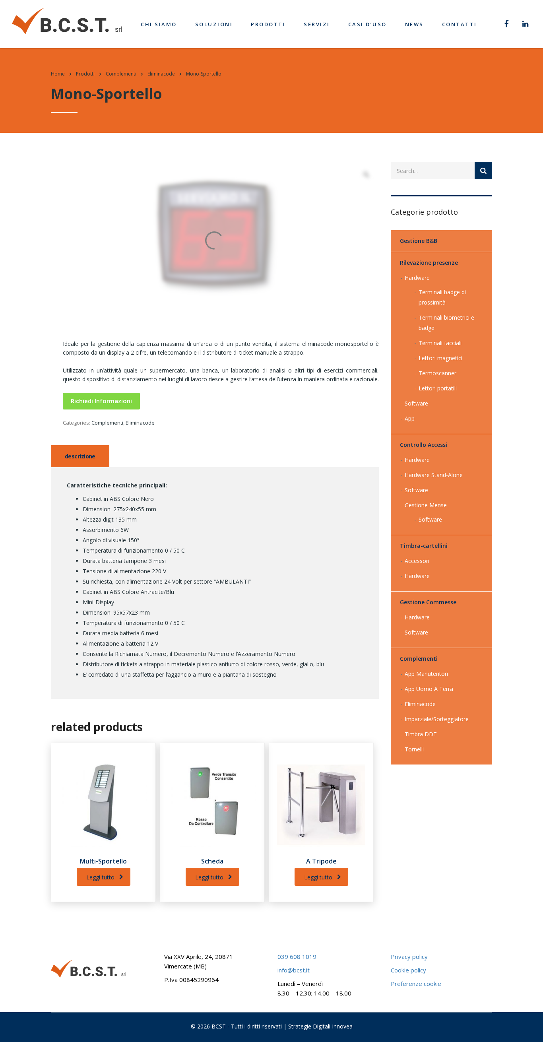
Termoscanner (437, 373)
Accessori (417, 561)
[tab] (80, 456)
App (410, 418)
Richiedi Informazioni (101, 401)
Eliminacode (140, 422)
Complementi (107, 422)
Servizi (317, 24)
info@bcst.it (293, 970)
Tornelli (414, 749)
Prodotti (268, 24)
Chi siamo (159, 24)
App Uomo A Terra (429, 689)
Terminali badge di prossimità (442, 297)
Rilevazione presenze (429, 262)
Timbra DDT (421, 734)
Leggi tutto (100, 877)
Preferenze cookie (416, 984)
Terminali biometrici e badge (446, 323)
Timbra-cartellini (424, 545)
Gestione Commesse (428, 602)
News (414, 24)
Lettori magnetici (440, 358)
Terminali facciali (440, 343)
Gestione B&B (418, 240)
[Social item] (506, 24)
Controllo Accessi (423, 444)
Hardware (417, 277)
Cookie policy (408, 970)
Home (58, 73)
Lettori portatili (438, 388)
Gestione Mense (426, 505)
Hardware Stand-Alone (434, 475)
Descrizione (80, 456)
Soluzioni (214, 24)
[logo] (67, 20)
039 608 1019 (296, 957)
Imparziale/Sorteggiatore (437, 719)
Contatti (459, 24)
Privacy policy (409, 957)
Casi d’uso (367, 24)
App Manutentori (426, 673)
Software (416, 403)
